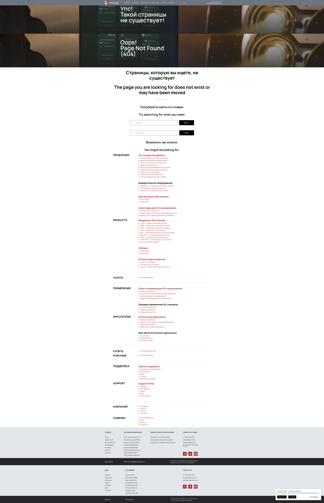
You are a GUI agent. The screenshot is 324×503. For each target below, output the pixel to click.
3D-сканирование (146, 277)
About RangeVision (147, 418)
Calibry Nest (144, 202)
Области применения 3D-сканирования (160, 288)
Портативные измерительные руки (153, 188)
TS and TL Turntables (147, 262)
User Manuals (145, 389)
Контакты (143, 413)
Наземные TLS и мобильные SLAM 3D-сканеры (157, 186)
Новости (143, 409)
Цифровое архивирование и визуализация (155, 298)
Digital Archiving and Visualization (152, 327)
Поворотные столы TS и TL (150, 211)
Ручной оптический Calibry (150, 172)
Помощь (143, 376)
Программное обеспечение (153, 196)
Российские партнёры (148, 351)
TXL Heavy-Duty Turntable (149, 265)
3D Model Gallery (146, 338)
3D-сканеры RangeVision (151, 155)
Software (143, 248)
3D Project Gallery (146, 340)
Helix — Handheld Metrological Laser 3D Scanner (157, 233)
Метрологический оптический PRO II (153, 163)
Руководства (145, 372)
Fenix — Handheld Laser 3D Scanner (153, 230)
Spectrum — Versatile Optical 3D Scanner (155, 235)
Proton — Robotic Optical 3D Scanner (153, 223)
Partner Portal (145, 396)
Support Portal (146, 383)
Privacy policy (129, 499)
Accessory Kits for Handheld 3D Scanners (155, 267)
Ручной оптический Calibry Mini (151, 174)
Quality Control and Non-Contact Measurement (157, 322)
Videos (142, 391)
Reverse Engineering (147, 320)
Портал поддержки (148, 366)
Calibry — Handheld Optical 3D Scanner (154, 237)
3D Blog (142, 422)
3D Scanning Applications (152, 316)
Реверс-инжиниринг (147, 291)
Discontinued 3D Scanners (149, 242)
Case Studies (145, 336)
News (142, 420)
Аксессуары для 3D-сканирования (157, 207)
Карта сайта (109, 462)
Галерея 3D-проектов (148, 312)
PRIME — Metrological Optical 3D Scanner (155, 226)
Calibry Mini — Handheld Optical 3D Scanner (156, 240)
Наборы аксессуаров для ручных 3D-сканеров (157, 215)
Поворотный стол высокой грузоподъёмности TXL (158, 213)
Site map (107, 499)
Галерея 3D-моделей (147, 310)
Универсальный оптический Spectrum (154, 170)
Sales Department (146, 355)
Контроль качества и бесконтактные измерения (158, 294)
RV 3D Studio (144, 199)
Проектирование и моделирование (153, 296)
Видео (142, 374)
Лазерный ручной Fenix (148, 165)
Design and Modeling (147, 324)
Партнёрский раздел (147, 379)
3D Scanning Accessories (151, 259)
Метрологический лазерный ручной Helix (155, 167)
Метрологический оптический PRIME (153, 160)
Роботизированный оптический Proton (154, 158)
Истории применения (148, 307)
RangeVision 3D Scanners (151, 220)
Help (141, 393)
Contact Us (144, 425)
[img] (184, 3)
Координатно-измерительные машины (154, 190)
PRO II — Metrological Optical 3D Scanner (155, 228)
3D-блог (143, 411)
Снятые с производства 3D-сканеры (153, 177)
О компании (144, 406)
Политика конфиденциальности (134, 462)
